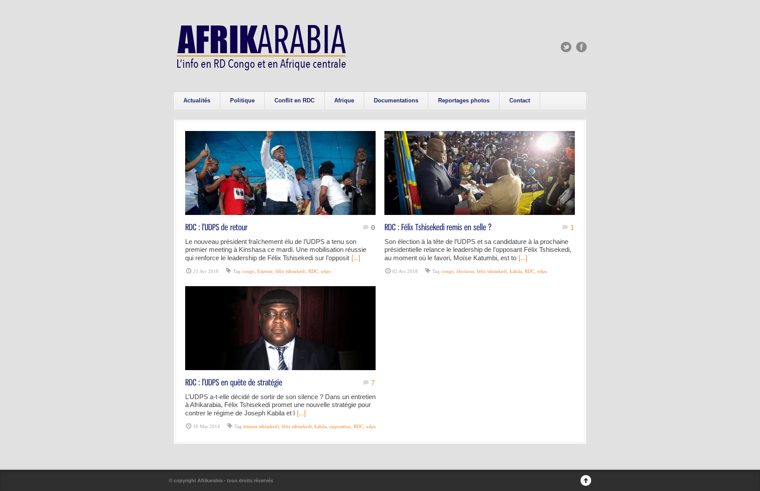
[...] (355, 258)
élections (465, 271)
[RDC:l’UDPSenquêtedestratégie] (233, 381)
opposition (340, 426)
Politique (242, 100)
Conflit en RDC (294, 100)
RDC (313, 271)
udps (325, 271)
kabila (516, 271)
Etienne (265, 271)
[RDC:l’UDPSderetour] (216, 226)
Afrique (344, 100)
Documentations (396, 100)
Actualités (196, 100)
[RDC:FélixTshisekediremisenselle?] (438, 226)
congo (248, 271)
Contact (519, 100)
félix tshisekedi (290, 271)
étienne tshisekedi (261, 426)
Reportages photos (464, 100)
